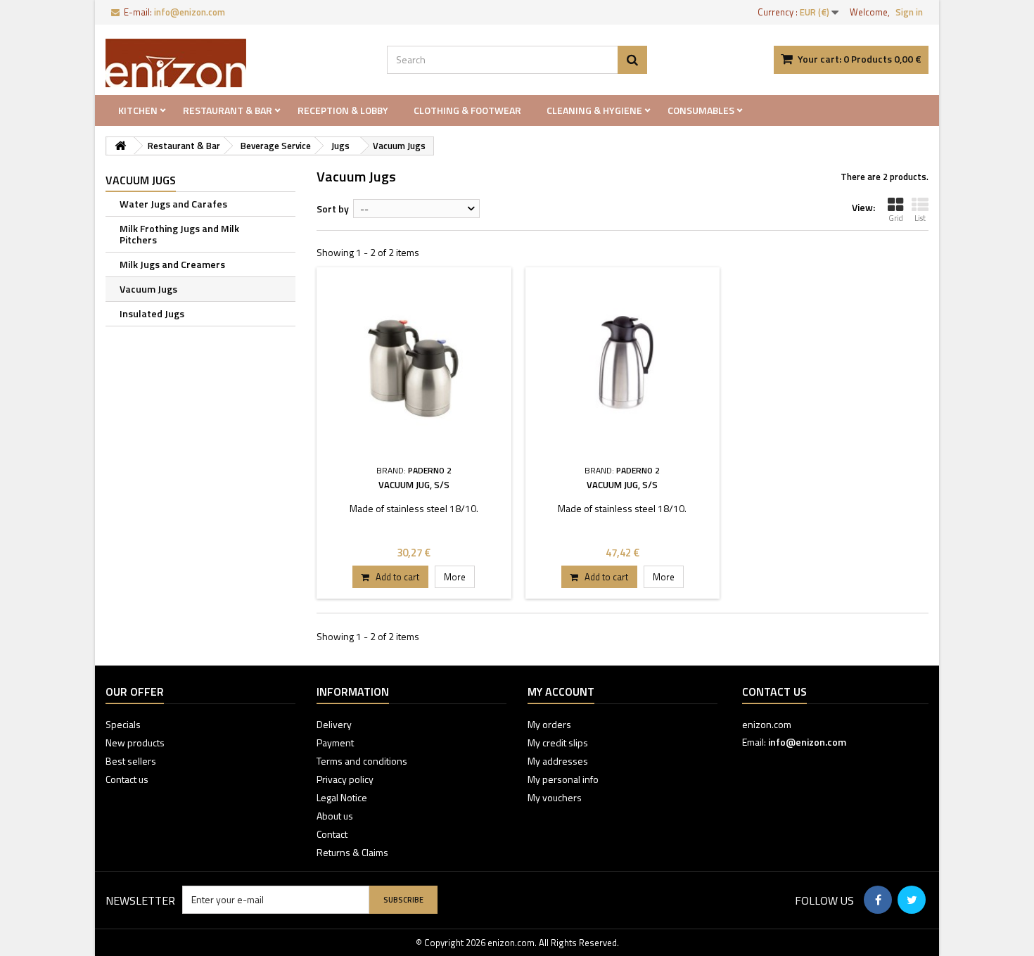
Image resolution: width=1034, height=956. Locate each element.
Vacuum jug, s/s (413, 485)
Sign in (909, 12)
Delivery (334, 724)
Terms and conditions (362, 760)
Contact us (127, 779)
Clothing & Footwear (467, 110)
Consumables (701, 110)
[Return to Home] (120, 146)
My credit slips (558, 742)
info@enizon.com (807, 741)
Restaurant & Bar (227, 110)
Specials (123, 724)
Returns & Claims (352, 852)
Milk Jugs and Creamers (172, 264)
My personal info (563, 779)
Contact (332, 834)
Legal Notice (342, 797)
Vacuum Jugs (148, 288)
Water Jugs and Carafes (173, 203)
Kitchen (138, 110)
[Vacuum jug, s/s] (414, 365)
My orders (549, 724)
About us (335, 815)
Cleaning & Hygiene (594, 110)
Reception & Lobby (343, 110)
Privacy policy (345, 779)
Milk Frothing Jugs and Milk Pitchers (179, 234)
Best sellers (131, 760)
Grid (895, 218)
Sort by (333, 208)
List (920, 218)
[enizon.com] (236, 63)
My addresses (558, 760)
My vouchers (555, 797)
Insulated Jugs (152, 313)
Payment (335, 742)
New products (135, 742)
